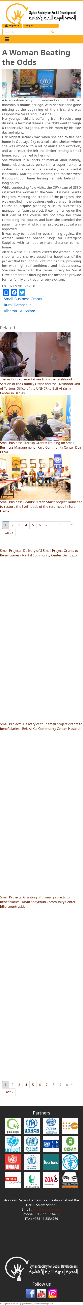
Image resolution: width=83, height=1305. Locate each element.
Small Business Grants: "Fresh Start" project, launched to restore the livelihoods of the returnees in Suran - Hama (41, 506)
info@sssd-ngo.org (46, 1209)
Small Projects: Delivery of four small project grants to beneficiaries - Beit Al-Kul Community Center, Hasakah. (41, 726)
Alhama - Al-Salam (19, 310)
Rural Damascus (17, 304)
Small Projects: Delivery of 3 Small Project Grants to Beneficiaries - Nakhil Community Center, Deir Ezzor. (39, 552)
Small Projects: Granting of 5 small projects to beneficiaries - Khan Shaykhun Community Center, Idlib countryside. (38, 902)
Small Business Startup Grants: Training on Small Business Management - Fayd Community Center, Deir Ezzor (41, 447)
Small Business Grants (23, 298)
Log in (29, 25)
